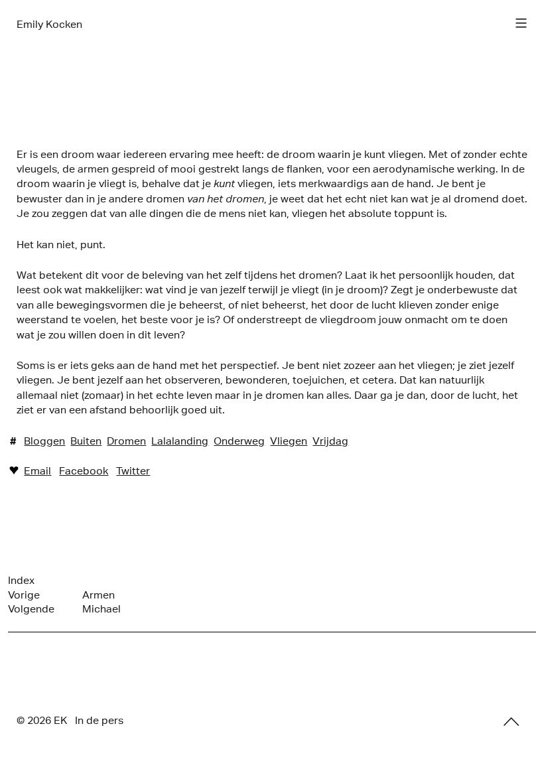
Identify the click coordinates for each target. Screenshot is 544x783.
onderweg (239, 441)
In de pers (99, 720)
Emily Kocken (49, 24)
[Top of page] (511, 721)
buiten (86, 441)
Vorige (24, 595)
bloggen (44, 441)
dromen (126, 441)
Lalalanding (179, 441)
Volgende (31, 609)
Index (21, 580)
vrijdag (330, 441)
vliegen (288, 441)
